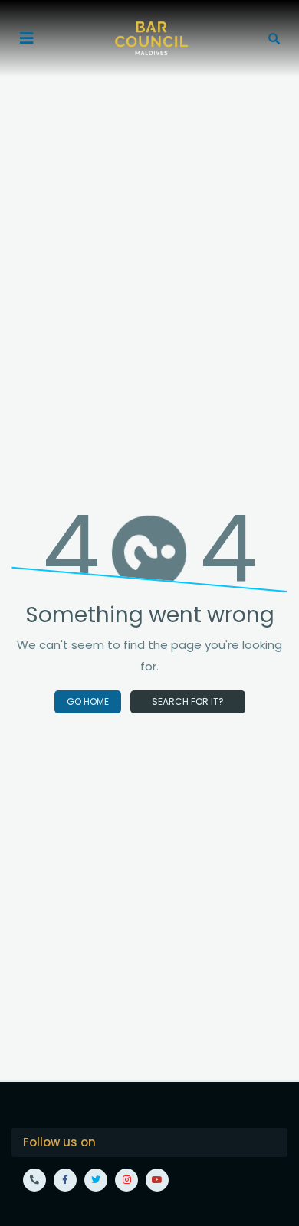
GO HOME (88, 701)
